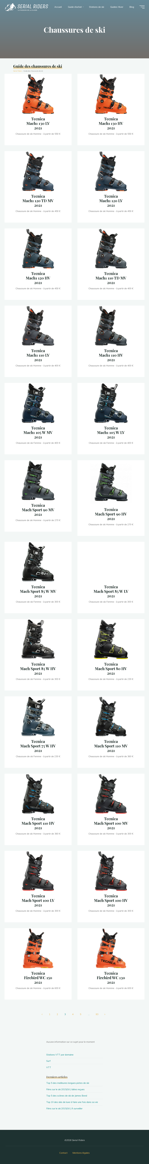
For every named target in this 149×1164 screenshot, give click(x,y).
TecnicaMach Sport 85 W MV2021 (38, 591)
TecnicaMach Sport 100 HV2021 (111, 900)
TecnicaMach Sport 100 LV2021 (38, 900)
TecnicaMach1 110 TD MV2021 (110, 278)
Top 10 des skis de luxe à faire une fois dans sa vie (72, 1102)
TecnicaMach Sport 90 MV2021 (38, 510)
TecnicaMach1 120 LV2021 (111, 201)
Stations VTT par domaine (59, 1054)
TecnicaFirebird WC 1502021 (38, 978)
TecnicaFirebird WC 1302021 (111, 978)
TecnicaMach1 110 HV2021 (111, 355)
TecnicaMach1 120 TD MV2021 (38, 201)
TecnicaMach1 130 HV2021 (111, 123)
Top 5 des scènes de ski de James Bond (66, 1095)
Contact (63, 1152)
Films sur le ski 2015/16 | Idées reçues (65, 1089)
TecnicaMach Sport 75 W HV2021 (38, 746)
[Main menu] (142, 7)
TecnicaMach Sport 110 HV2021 (38, 823)
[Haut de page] (137, 1152)
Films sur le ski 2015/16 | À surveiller (64, 1108)
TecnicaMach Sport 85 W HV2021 (38, 668)
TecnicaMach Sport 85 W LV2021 (111, 591)
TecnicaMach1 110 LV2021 (38, 355)
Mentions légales (81, 1152)
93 (97, 1014)
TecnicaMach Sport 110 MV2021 (111, 746)
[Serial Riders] (26, 7)
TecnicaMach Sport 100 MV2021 (111, 823)
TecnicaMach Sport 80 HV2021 (111, 668)
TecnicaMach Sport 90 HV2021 (111, 514)
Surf (48, 1061)
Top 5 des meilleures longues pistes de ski (67, 1083)
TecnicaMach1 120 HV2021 (38, 278)
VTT (48, 1067)
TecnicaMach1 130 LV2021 (38, 123)
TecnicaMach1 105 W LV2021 (111, 432)
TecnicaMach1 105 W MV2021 (38, 432)
